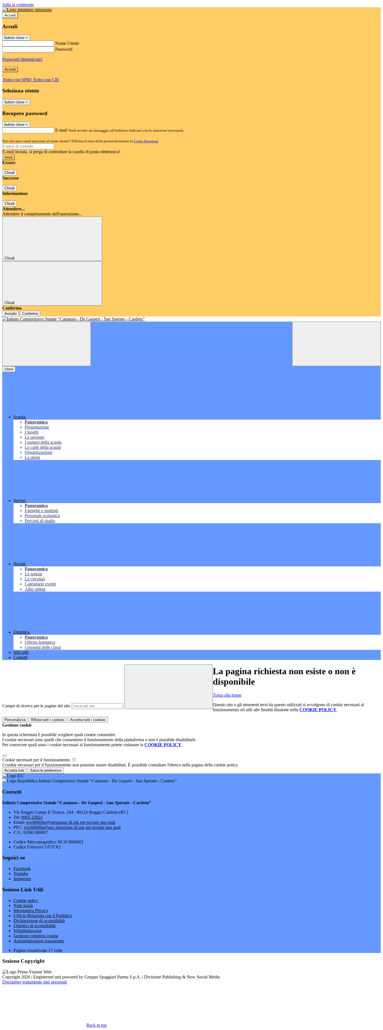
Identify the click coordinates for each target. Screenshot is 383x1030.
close (8, 369)
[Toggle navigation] (46, 344)
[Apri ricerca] (336, 344)
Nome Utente (67, 43)
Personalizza (15, 720)
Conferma (30, 313)
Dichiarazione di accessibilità (39, 920)
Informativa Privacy (31, 910)
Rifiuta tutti (47, 720)
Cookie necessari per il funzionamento (36, 759)
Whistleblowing (27, 930)
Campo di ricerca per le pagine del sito (36, 705)
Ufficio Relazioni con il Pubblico (42, 915)
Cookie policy (25, 900)
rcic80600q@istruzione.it (70, 822)
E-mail (61, 130)
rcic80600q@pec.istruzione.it (72, 827)
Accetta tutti (88, 720)
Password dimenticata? (22, 59)
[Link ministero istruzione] (27, 9)
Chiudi (9, 173)
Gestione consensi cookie (35, 935)
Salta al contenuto (18, 4)
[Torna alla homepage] (191, 319)
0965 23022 (32, 817)
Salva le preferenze (45, 770)
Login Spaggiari (146, 141)
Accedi (10, 15)
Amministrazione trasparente (38, 940)
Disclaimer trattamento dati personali (34, 982)
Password (63, 49)
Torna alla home (227, 695)
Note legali (23, 905)
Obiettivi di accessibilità (34, 925)
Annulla (10, 313)
